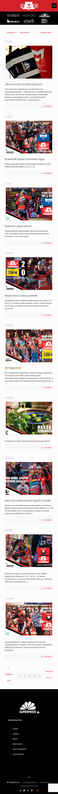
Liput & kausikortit (19, 749)
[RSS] (37, 790)
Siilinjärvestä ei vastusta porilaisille (21, 295)
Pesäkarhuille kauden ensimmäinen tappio (25, 159)
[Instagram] (31, 790)
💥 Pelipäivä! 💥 (13, 367)
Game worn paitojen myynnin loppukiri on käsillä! (28, 500)
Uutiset (15, 729)
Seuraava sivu (49, 674)
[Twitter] (24, 790)
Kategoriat (11, 32)
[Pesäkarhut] (29, 5)
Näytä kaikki (46, 32)
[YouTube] (27, 790)
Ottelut (15, 739)
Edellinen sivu (8, 677)
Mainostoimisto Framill (29, 786)
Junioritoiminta (18, 754)
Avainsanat (24, 32)
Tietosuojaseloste (30, 782)
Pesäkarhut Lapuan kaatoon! (18, 226)
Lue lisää (47, 106)
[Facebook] (20, 790)
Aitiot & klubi (17, 744)
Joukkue (16, 734)
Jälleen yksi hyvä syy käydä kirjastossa (23, 84)
